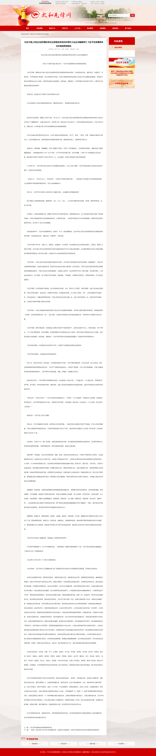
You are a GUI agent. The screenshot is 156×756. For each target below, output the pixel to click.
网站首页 (32, 34)
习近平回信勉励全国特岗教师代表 (41, 727)
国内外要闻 (45, 34)
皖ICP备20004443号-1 (108, 752)
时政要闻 (38, 34)
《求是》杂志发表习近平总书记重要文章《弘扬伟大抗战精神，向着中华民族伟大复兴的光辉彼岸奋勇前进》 (65, 730)
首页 (27, 28)
